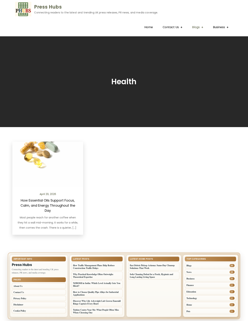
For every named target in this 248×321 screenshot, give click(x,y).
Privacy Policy (19, 298)
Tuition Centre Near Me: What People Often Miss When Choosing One (96, 311)
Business (219, 27)
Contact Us (171, 27)
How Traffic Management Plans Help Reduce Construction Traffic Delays (94, 267)
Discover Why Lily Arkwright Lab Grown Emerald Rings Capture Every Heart (97, 302)
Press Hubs (48, 7)
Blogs (196, 27)
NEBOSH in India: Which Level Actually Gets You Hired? (96, 284)
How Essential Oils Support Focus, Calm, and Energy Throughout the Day (48, 205)
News (189, 272)
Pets (188, 311)
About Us (18, 286)
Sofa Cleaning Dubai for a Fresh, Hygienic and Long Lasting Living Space (151, 276)
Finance (190, 285)
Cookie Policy (19, 310)
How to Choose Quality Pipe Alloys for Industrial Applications (96, 293)
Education (191, 291)
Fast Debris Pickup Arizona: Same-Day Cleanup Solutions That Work (152, 267)
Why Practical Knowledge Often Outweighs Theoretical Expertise (93, 276)
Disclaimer (18, 304)
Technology (191, 298)
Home (148, 27)
